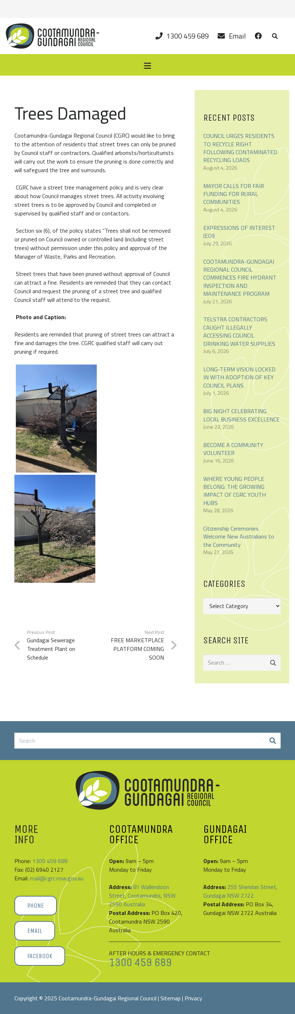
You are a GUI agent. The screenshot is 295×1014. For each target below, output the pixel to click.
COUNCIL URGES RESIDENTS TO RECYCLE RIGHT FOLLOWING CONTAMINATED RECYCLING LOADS (240, 147)
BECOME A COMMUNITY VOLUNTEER (233, 449)
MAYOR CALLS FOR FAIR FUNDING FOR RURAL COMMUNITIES (233, 194)
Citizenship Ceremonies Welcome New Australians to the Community (238, 536)
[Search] (272, 741)
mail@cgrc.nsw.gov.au (56, 878)
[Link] (258, 35)
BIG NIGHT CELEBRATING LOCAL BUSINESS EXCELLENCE (241, 415)
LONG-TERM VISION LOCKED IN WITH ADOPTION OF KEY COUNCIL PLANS (239, 377)
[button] (274, 36)
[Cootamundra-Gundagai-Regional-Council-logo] (52, 36)
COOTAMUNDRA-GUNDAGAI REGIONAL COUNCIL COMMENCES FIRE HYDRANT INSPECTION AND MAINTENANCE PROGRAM (239, 277)
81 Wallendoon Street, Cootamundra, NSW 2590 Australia (142, 895)
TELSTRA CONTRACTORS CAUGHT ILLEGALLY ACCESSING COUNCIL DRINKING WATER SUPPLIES (239, 331)
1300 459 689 (50, 861)
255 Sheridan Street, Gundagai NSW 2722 (240, 891)
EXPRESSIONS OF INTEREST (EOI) (239, 231)
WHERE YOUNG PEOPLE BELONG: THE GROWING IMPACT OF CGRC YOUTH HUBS (234, 490)
